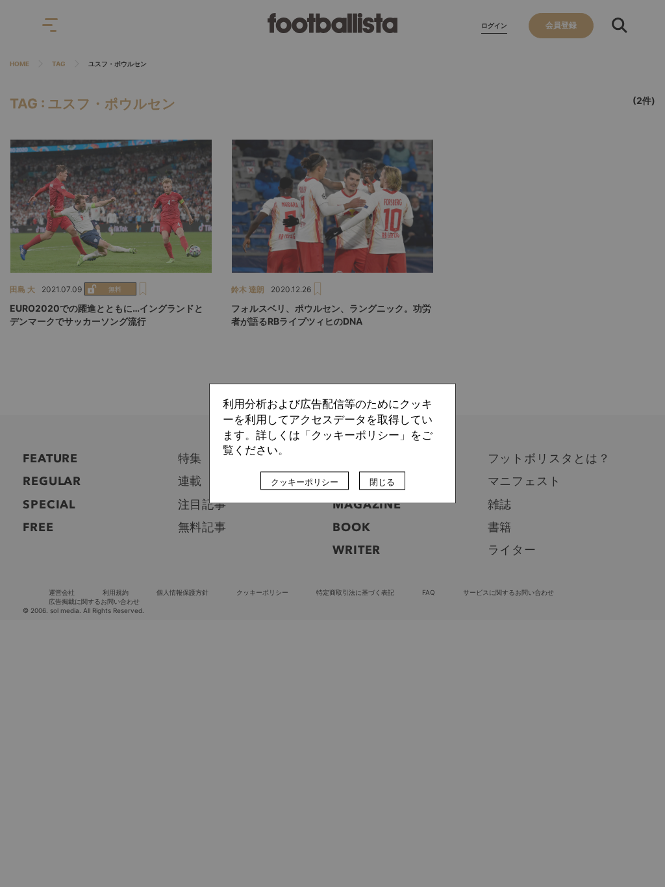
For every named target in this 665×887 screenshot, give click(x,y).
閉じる (382, 482)
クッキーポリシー (304, 482)
